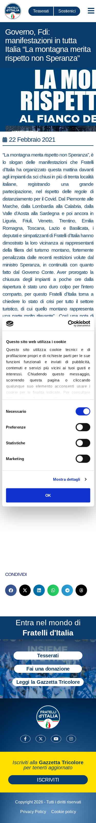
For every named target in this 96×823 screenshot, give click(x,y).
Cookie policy (63, 812)
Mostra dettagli (66, 479)
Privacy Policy (33, 812)
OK (48, 495)
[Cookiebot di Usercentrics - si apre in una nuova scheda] (68, 323)
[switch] (83, 427)
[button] (11, 590)
